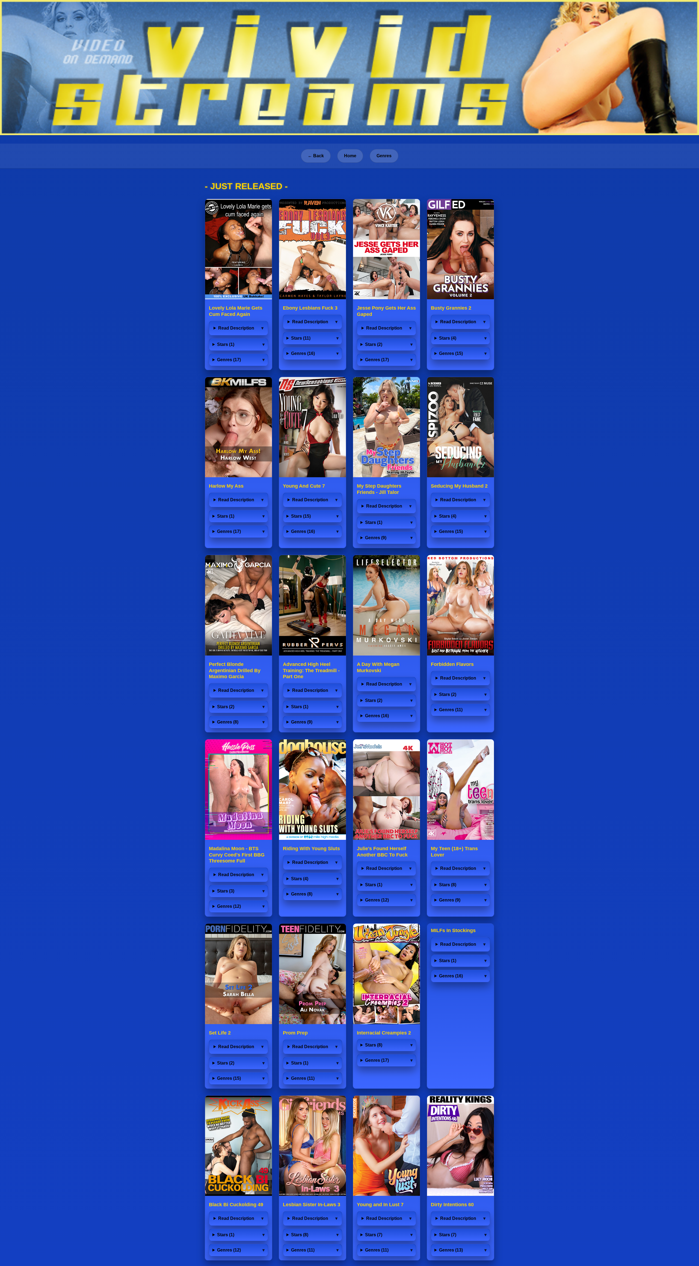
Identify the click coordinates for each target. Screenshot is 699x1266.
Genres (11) (451, 709)
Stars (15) (301, 516)
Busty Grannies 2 (451, 308)
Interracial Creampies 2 (384, 1033)
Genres (384, 155)
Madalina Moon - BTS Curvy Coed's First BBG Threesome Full (237, 855)
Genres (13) (451, 1250)
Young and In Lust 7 (380, 1204)
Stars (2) (373, 344)
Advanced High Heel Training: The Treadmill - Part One (311, 671)
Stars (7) (373, 1234)
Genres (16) (303, 353)
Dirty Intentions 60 (452, 1204)
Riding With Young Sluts (311, 848)
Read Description (236, 328)
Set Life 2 (220, 1033)
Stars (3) (225, 891)
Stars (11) (300, 338)
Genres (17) (229, 359)
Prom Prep (295, 1033)
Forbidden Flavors (452, 664)
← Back (316, 155)
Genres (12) (229, 906)
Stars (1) (225, 344)
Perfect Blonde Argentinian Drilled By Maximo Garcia (234, 671)
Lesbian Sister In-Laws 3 (311, 1204)
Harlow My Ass (226, 486)
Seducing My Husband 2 (459, 486)
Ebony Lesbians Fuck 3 (310, 308)
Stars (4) (447, 338)
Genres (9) (375, 537)
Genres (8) (227, 722)
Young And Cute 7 (304, 486)
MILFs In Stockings (453, 930)
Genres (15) (451, 353)
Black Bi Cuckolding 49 (236, 1204)
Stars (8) (447, 884)
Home (350, 155)
